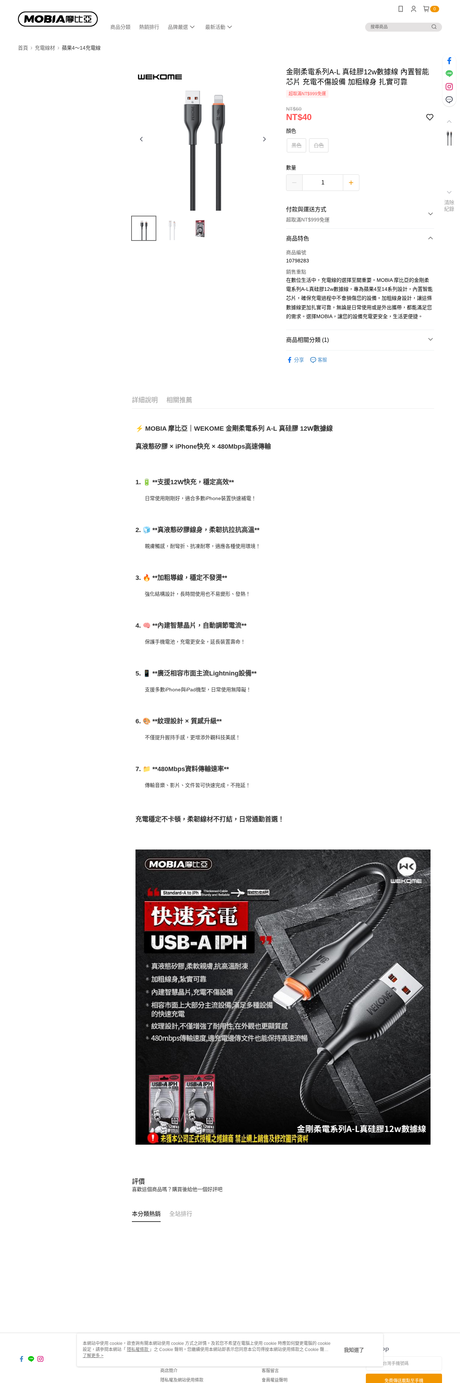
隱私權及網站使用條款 (181, 1380)
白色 (319, 145)
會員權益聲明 (275, 1380)
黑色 (296, 145)
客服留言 (270, 1370)
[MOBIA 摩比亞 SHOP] (58, 19)
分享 (299, 360)
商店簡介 (169, 1370)
